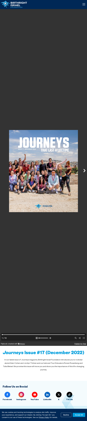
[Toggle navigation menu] (84, 4)
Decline (66, 415)
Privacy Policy (44, 417)
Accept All (79, 415)
